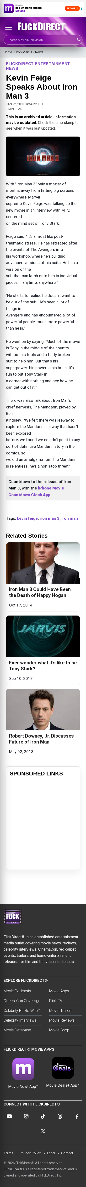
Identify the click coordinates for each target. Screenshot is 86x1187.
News (39, 52)
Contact (67, 1153)
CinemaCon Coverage (22, 1001)
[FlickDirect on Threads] (59, 1116)
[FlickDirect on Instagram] (26, 1116)
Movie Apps (59, 991)
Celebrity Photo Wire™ (22, 1010)
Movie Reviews (62, 1020)
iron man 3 (49, 518)
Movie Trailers (60, 1010)
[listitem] (43, 577)
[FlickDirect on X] (43, 1131)
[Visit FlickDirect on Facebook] (76, 1116)
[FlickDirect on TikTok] (43, 1116)
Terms (8, 1153)
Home (8, 52)
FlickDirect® (14, 1169)
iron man (69, 518)
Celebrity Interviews (20, 1020)
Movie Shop (59, 1030)
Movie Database (17, 1030)
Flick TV (55, 1001)
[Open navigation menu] (8, 27)
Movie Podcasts (17, 991)
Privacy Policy (30, 1153)
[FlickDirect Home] (43, 26)
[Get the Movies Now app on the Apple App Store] (43, 8)
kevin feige (27, 518)
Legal (51, 1153)
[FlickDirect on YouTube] (9, 1116)
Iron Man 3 (24, 52)
